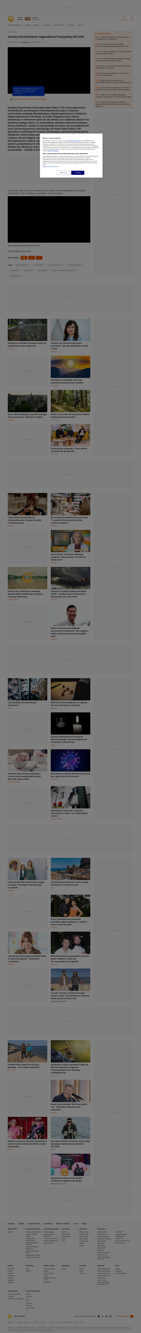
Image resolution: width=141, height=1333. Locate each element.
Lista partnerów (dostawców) (51, 166)
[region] (71, 155)
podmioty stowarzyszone (74, 140)
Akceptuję (78, 172)
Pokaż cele (63, 172)
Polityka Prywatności (53, 150)
